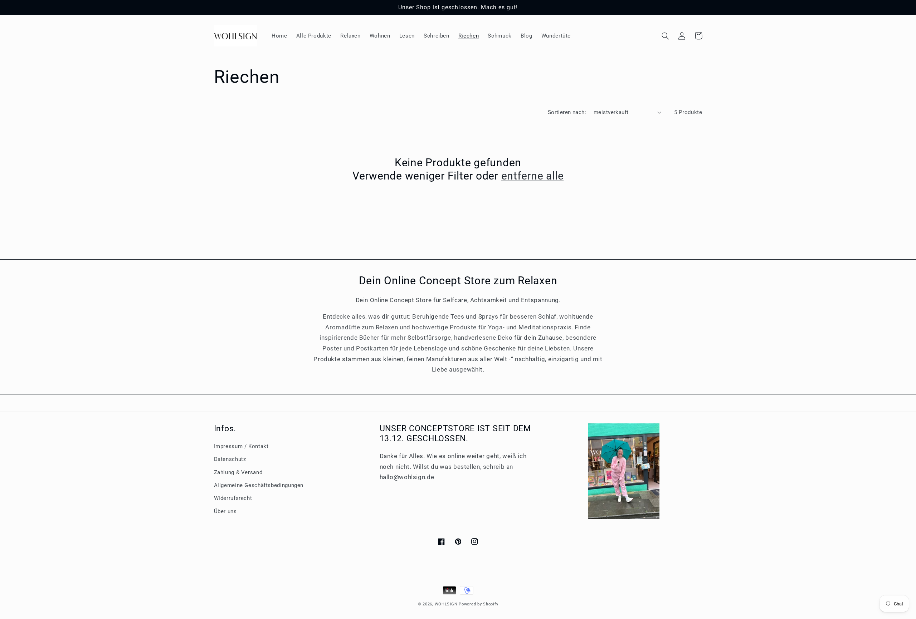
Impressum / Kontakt (241, 446)
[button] (665, 36)
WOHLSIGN (446, 604)
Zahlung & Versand (238, 472)
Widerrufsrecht (233, 498)
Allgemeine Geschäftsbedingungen (259, 485)
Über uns (225, 511)
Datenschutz (230, 459)
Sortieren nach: (567, 112)
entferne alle (532, 176)
